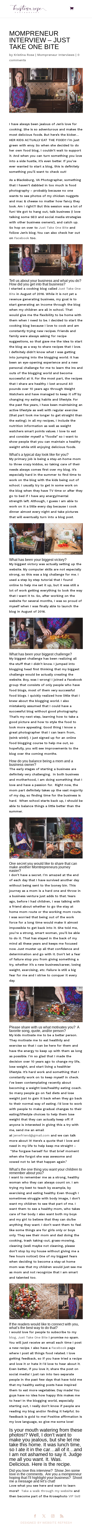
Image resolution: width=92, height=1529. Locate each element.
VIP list (73, 1496)
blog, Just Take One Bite (28, 1337)
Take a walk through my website (47, 1491)
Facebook (22, 238)
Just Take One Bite (53, 227)
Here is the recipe (51, 1464)
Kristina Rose (24, 55)
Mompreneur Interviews (55, 55)
